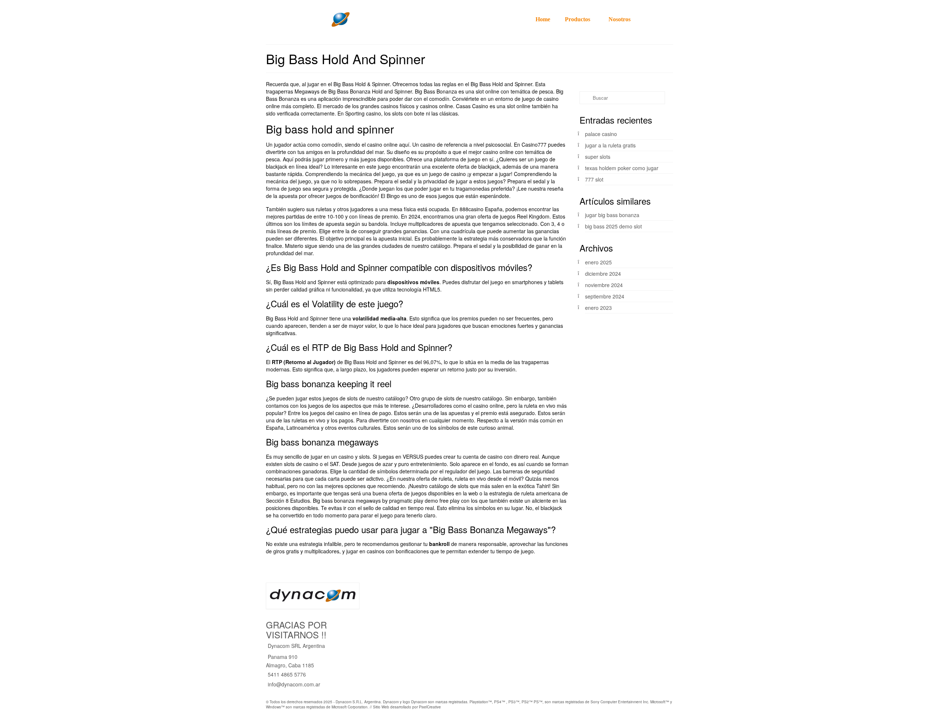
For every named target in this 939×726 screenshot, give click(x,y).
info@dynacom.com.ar (294, 684)
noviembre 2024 (604, 285)
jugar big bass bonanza (612, 215)
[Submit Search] (585, 97)
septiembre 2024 (604, 296)
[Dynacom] (330, 19)
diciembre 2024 (603, 273)
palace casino (601, 134)
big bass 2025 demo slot (613, 226)
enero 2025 (598, 262)
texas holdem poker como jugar (621, 168)
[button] (665, 19)
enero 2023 (598, 307)
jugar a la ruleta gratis (610, 145)
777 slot (594, 179)
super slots (597, 156)
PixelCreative (430, 707)
